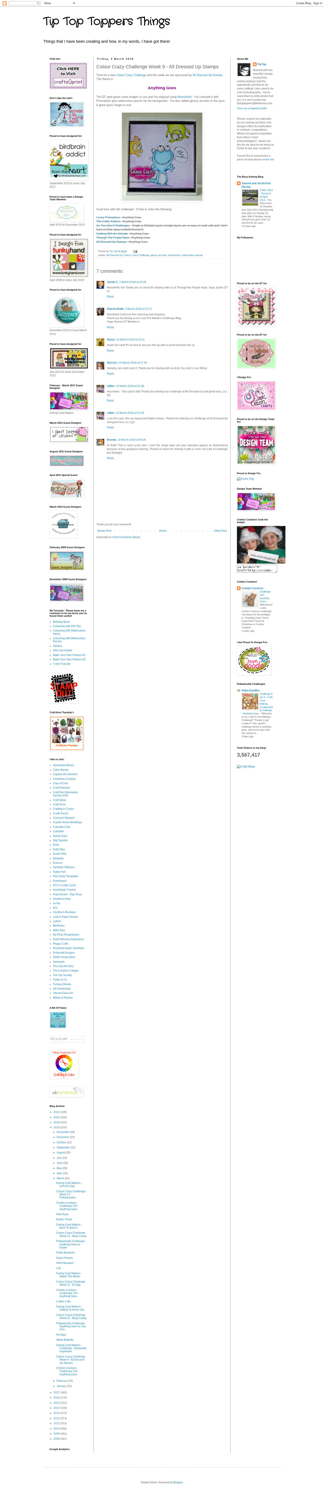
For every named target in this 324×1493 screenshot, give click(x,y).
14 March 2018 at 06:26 (131, 439)
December (63, 1132)
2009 (57, 1433)
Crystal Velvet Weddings (67, 822)
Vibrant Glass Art (63, 993)
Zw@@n (112, 362)
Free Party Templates (65, 876)
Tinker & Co (60, 979)
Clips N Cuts (60, 783)
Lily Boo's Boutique (64, 912)
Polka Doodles (251, 690)
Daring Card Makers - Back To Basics (69, 1226)
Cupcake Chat (61, 826)
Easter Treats (64, 1219)
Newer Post (104, 530)
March (61, 1178)
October (62, 1142)
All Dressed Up (114, 255)
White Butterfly (64, 1339)
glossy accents (159, 255)
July (59, 1157)
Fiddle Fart (59, 871)
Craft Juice (59, 804)
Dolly (56, 844)
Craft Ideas (59, 800)
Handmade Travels (64, 889)
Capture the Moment (65, 774)
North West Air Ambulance (68, 939)
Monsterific (184, 96)
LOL (58, 1268)
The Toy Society (62, 975)
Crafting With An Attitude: (113, 233)
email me (267, 159)
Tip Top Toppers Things (106, 22)
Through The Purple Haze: (113, 237)
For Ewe (61, 1334)
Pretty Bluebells (65, 1252)
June (60, 1162)
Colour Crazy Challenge (131, 75)
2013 (57, 1413)
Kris (55, 907)
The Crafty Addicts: (108, 221)
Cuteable (58, 831)
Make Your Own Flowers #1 (69, 655)
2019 (57, 1122)
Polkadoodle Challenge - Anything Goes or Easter (71, 1244)
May (59, 1168)
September (64, 1147)
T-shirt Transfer (62, 663)
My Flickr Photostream (66, 934)
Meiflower (59, 925)
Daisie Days (60, 835)
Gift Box (57, 646)
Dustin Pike (60, 853)
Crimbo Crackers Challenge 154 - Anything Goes (67, 1293)
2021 (57, 1112)
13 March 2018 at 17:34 (133, 362)
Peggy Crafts (60, 943)
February (62, 1380)
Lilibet (110, 386)
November (63, 1137)
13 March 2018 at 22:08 (130, 412)
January (62, 1386)
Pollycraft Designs (63, 952)
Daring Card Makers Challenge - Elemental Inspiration (71, 1348)
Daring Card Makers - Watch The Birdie (69, 1275)
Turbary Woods (62, 984)
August (61, 1152)
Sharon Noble (115, 308)
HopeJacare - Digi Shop (67, 894)
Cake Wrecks (61, 769)
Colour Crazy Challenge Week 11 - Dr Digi (70, 1283)
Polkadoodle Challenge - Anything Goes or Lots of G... (71, 1326)
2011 (57, 1423)
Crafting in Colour (63, 808)
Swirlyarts (59, 961)
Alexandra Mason (63, 765)
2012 (57, 1418)
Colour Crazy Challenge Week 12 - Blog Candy (71, 1234)
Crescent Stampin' (64, 817)
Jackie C (112, 282)
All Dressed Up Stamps (208, 75)
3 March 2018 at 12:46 (132, 282)
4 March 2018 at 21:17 (138, 308)
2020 (57, 1117)
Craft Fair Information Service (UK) (65, 794)
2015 (57, 1402)
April (60, 1173)
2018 (57, 1127)
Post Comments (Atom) (126, 537)
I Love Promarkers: (108, 217)
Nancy (111, 339)
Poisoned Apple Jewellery (68, 948)
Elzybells (58, 858)
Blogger (178, 1482)
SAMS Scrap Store (64, 957)
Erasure (57, 862)
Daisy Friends (64, 1257)
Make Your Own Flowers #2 (69, 659)
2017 (57, 1392)
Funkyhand (59, 880)
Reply (110, 296)
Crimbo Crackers (252, 588)
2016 (57, 1397)
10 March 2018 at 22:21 (130, 339)
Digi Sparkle (60, 840)
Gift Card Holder (62, 650)
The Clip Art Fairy (63, 966)
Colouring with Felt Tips (67, 626)
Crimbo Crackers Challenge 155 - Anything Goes (67, 1206)
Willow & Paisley (63, 997)
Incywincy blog (62, 898)
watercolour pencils (192, 255)
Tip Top (261, 64)
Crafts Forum (60, 813)
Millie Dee (59, 930)
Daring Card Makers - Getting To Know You (70, 1308)
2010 (57, 1428)
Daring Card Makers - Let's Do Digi (69, 1184)
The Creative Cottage (65, 970)
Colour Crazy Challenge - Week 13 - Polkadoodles (71, 1194)
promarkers (174, 255)
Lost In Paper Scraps (65, 916)
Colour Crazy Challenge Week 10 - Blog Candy (71, 1316)
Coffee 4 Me (63, 1301)
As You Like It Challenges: (113, 225)
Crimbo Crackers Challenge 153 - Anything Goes (67, 1371)
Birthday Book (61, 621)
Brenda (111, 439)
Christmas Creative (64, 778)
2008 (57, 1438)
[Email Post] (135, 251)
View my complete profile (252, 108)
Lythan (57, 921)
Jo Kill (56, 903)
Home (162, 530)
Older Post (220, 530)
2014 (57, 1407)
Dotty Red (59, 849)
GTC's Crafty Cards (64, 885)
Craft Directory (61, 787)
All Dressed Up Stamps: (111, 241)
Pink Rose (62, 1214)
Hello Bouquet (64, 1263)
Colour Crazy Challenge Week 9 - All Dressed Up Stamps (70, 1360)
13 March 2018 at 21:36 (130, 386)
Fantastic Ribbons (63, 867)
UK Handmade (62, 988)
